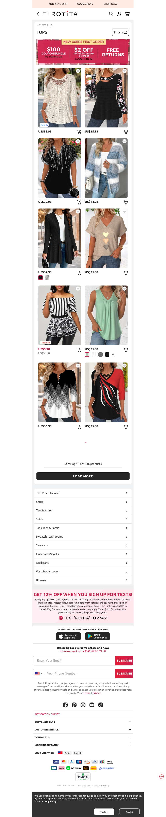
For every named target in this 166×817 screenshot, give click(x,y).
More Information (47, 745)
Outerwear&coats (47, 554)
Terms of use (83, 785)
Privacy (97, 693)
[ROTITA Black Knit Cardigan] (59, 238)
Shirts (39, 519)
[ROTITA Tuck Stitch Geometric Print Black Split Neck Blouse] (59, 392)
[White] (94, 354)
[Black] (40, 277)
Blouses (41, 580)
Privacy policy (101, 785)
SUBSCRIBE (124, 660)
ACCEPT (104, 811)
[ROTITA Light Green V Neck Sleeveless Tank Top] (106, 315)
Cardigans (42, 562)
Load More (83, 476)
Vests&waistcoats (47, 571)
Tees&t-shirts (44, 510)
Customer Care (45, 722)
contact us (42, 737)
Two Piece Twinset (48, 493)
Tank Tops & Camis (47, 527)
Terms (86, 693)
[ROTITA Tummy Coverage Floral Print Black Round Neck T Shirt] (106, 97)
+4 (113, 354)
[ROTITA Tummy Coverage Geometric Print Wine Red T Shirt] (106, 392)
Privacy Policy (49, 801)
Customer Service (47, 729)
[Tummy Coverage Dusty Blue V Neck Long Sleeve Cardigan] (106, 168)
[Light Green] (87, 354)
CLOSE (129, 811)
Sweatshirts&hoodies (49, 536)
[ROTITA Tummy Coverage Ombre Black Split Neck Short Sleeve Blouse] (59, 168)
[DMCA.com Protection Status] (83, 777)
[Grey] (47, 277)
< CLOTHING (44, 25)
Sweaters (42, 545)
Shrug (39, 501)
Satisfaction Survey (47, 714)
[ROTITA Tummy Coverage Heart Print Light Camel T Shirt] (106, 238)
